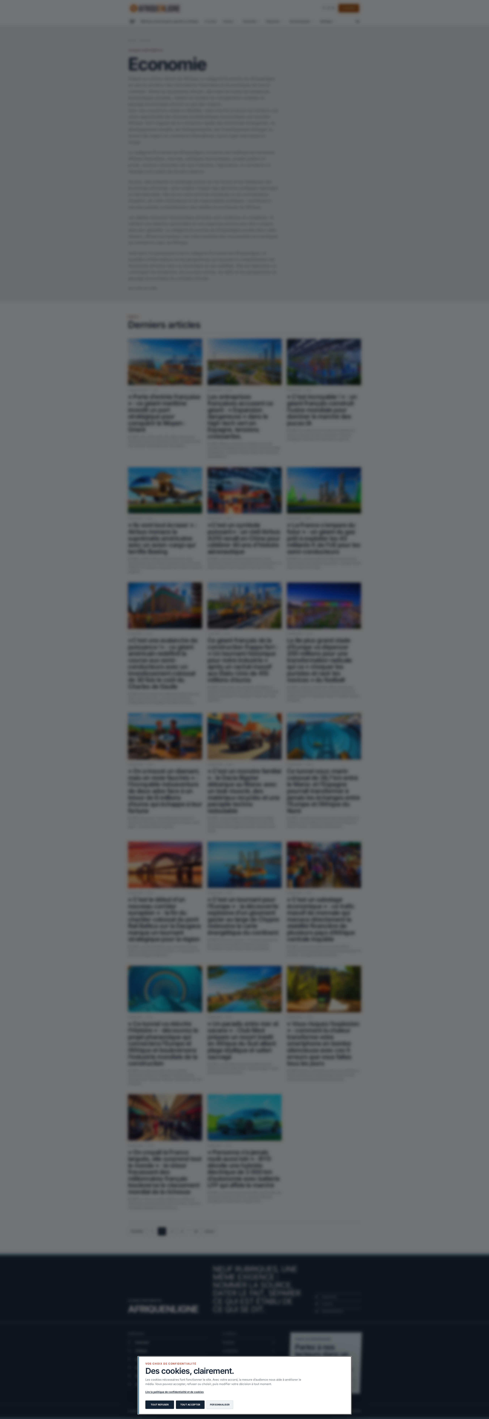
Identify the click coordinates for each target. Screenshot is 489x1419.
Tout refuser (160, 1404)
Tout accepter (190, 1404)
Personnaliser (220, 1404)
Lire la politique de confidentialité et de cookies (174, 1391)
